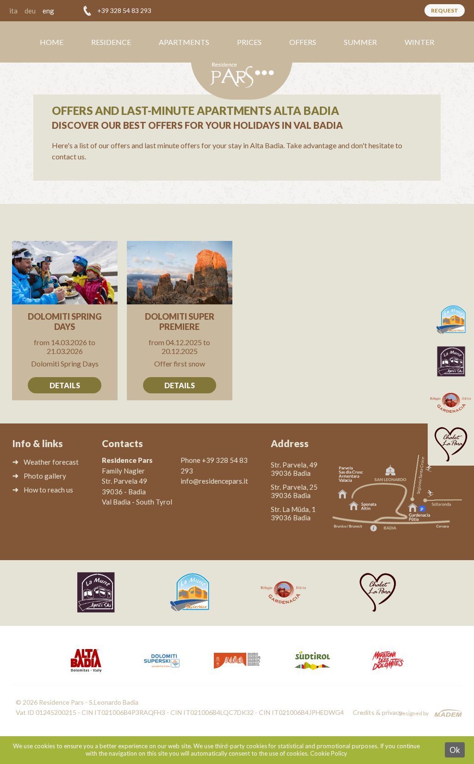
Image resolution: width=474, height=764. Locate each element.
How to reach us (48, 490)
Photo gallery (45, 476)
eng (48, 10)
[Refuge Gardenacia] (451, 403)
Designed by (414, 713)
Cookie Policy (328, 753)
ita (13, 10)
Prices (249, 42)
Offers (302, 42)
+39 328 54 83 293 (124, 10)
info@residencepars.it (214, 481)
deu (30, 10)
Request (444, 10)
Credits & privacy (377, 712)
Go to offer (65, 320)
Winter (419, 42)
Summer (360, 42)
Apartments (184, 42)
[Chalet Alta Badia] (451, 445)
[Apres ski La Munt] (451, 361)
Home (51, 42)
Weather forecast (51, 462)
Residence (111, 42)
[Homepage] (242, 79)
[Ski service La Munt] (451, 320)
